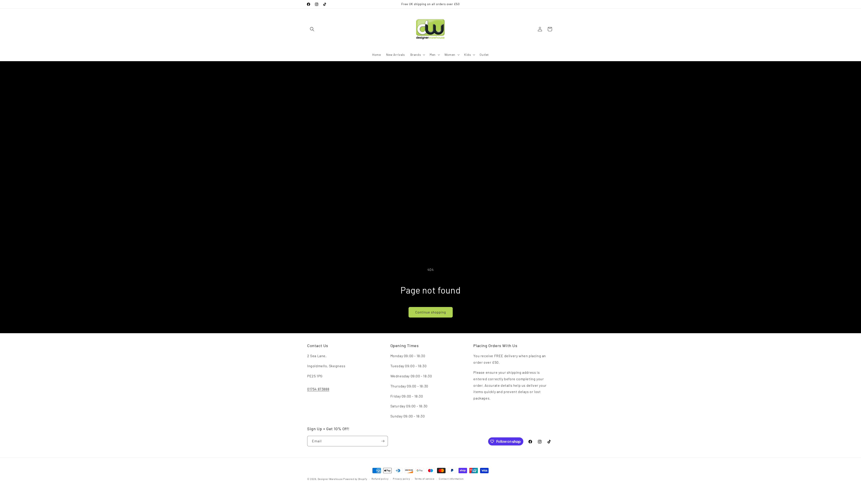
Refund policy (380, 478)
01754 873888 (318, 389)
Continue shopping (430, 312)
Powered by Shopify (355, 479)
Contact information (451, 478)
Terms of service (425, 478)
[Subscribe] (383, 441)
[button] (312, 29)
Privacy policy (401, 478)
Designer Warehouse (330, 479)
